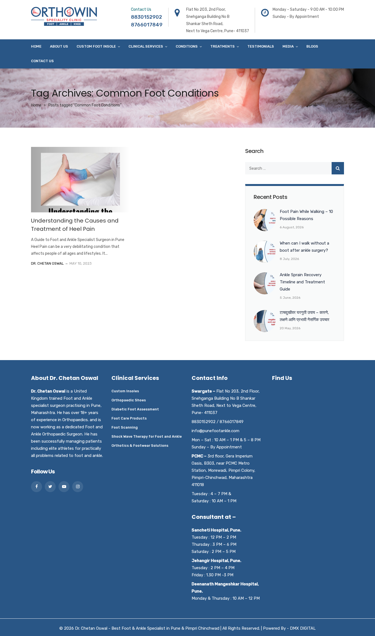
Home (36, 46)
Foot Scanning (124, 427)
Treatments (222, 46)
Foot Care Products (129, 418)
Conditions (187, 46)
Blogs (312, 46)
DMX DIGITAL (303, 628)
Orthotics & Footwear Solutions (139, 445)
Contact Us (42, 61)
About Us (59, 46)
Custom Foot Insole (96, 46)
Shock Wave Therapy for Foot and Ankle (146, 436)
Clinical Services (145, 46)
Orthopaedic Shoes (128, 400)
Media (288, 46)
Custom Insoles (125, 391)
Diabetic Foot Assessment (135, 409)
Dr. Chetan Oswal (47, 263)
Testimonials (260, 46)
